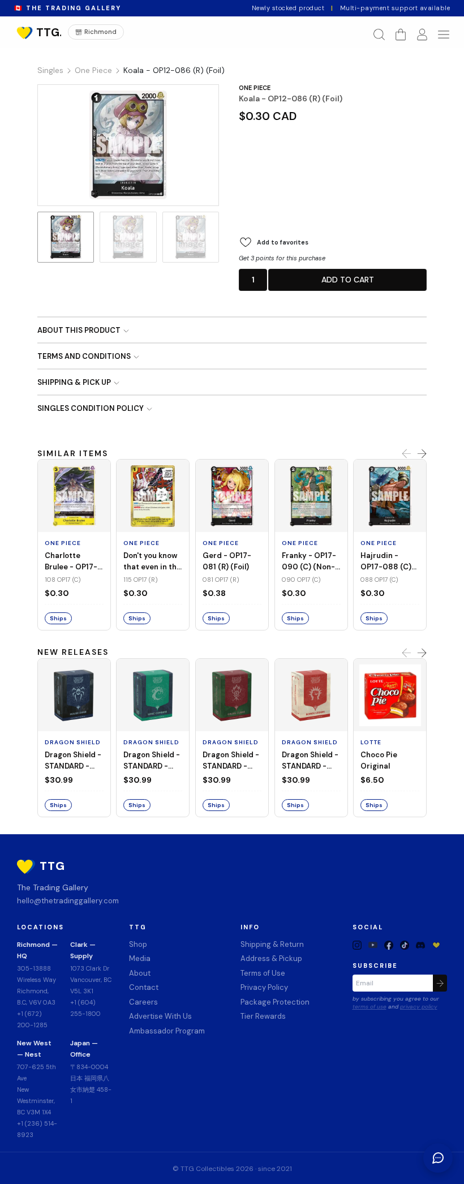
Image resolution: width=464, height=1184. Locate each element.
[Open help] (438, 1158)
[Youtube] (372, 944)
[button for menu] (443, 34)
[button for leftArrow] (406, 454)
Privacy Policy (264, 987)
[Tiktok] (404, 944)
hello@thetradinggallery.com (68, 901)
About (140, 973)
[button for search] (379, 34)
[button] (253, 280)
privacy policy (418, 1006)
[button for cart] (400, 34)
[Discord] (420, 944)
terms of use (369, 1006)
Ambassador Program (167, 1031)
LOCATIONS (40, 927)
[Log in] (422, 34)
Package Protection (275, 1002)
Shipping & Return (272, 944)
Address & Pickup (271, 958)
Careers (143, 1002)
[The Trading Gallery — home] (37, 32)
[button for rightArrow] (422, 454)
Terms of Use (262, 973)
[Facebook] (388, 944)
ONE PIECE (254, 88)
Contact (143, 987)
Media (140, 958)
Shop (138, 944)
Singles (50, 70)
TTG (138, 927)
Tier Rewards (263, 1016)
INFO (250, 927)
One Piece (93, 70)
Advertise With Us (160, 1016)
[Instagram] (357, 944)
